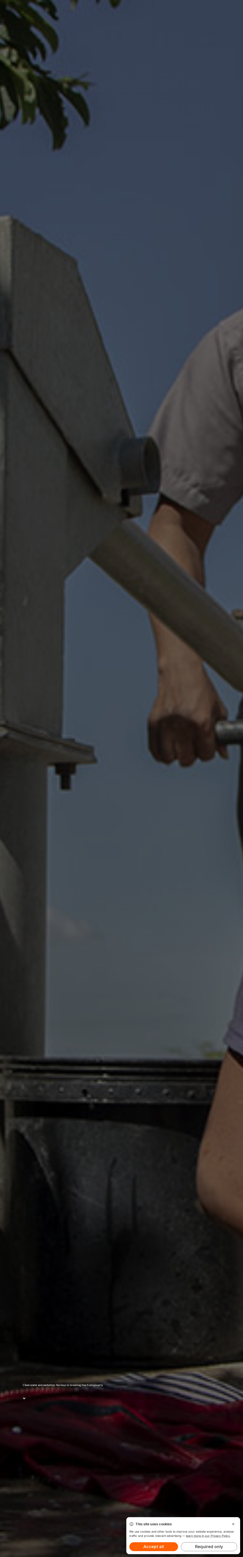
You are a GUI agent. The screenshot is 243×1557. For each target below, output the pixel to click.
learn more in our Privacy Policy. (208, 1536)
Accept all (153, 1546)
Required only (209, 1546)
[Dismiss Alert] (233, 1524)
